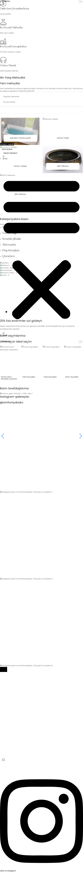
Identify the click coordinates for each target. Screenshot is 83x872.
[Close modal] (3, 669)
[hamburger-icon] (80, 1)
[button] (41, 248)
